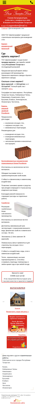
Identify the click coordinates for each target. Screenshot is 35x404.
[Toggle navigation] (4, 2)
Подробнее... (22, 335)
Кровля (17, 308)
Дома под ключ (7, 355)
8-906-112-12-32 (17, 276)
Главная (4, 28)
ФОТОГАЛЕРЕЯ (17, 288)
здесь (11, 89)
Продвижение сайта (17, 403)
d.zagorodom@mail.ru (16, 25)
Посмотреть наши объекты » (17, 312)
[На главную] (17, 11)
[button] (3, 301)
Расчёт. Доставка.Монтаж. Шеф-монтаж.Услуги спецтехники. (17, 323)
